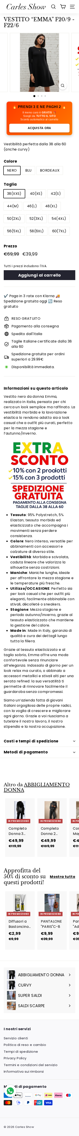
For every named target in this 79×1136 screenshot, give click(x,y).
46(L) (32, 206)
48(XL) (51, 206)
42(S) (56, 193)
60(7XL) (59, 231)
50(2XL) (14, 218)
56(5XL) (14, 231)
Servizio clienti (16, 1038)
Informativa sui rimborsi (24, 1071)
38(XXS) (14, 193)
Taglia (10, 184)
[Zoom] (63, 86)
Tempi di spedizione (21, 1051)
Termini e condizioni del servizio (30, 1065)
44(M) (13, 206)
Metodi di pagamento (26, 752)
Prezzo (10, 246)
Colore (10, 161)
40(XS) (36, 193)
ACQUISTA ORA (39, 128)
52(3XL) (36, 218)
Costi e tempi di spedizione (31, 741)
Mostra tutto (62, 876)
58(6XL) (37, 231)
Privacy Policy (15, 1058)
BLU (28, 170)
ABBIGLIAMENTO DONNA (37, 787)
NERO (12, 170)
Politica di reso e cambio (25, 1044)
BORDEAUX (49, 170)
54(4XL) (59, 218)
